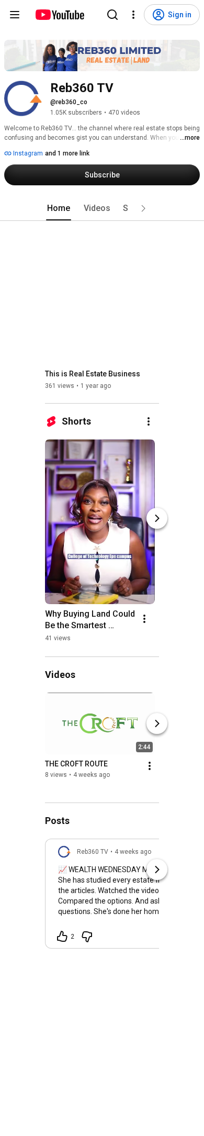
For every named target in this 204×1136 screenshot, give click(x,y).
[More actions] (148, 421)
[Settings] (133, 14)
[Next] (156, 518)
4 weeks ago (133, 851)
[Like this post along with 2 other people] (62, 936)
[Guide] (14, 14)
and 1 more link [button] (67, 153)
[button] (143, 208)
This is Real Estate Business (92, 374)
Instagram (27, 153)
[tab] (58, 208)
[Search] (112, 14)
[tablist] (102, 208)
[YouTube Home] (59, 14)
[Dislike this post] (86, 936)
